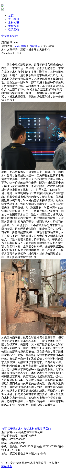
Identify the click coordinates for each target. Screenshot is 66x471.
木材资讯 (34, 428)
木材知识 (34, 46)
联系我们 (45, 428)
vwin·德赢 (21, 46)
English (14, 35)
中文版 (5, 35)
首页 (4, 428)
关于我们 (12, 428)
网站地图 (6, 466)
